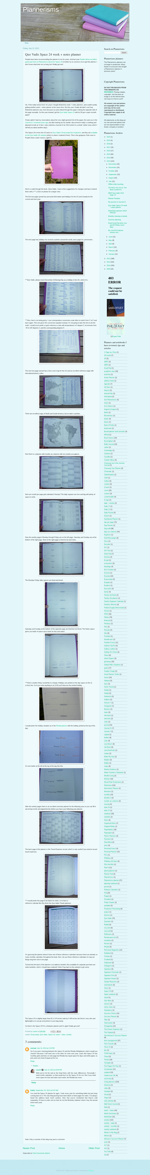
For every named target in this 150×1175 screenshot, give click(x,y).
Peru (106, 855)
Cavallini (107, 457)
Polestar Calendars (111, 890)
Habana (107, 681)
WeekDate (108, 1117)
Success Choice (110, 1013)
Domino (107, 557)
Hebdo (106, 690)
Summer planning (114, 220)
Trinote (106, 1060)
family (106, 592)
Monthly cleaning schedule (117, 216)
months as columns (111, 801)
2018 (109, 144)
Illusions (107, 709)
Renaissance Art (110, 937)
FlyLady (107, 630)
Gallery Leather (109, 649)
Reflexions (108, 934)
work (106, 1142)
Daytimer (107, 535)
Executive (107, 589)
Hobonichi (107, 696)
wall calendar (108, 1101)
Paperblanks (108, 829)
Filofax (106, 617)
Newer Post (29, 1148)
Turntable (107, 1063)
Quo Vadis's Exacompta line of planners (67, 133)
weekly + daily (109, 1123)
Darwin (106, 516)
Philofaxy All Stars (110, 861)
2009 (109, 269)
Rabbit (106, 925)
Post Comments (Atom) (41, 1153)
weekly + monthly (110, 1126)
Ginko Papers (109, 658)
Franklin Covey (109, 642)
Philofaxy (107, 858)
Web (105, 1107)
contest (106, 484)
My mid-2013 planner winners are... (115, 231)
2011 (108, 262)
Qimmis (107, 915)
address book (109, 381)
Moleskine (107, 785)
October (112, 171)
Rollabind (107, 953)
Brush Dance (109, 438)
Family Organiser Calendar (113, 601)
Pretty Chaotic (109, 902)
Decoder (107, 544)
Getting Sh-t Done (110, 652)
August (111, 178)
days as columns (110, 532)
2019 (109, 140)
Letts (106, 741)
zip (105, 1155)
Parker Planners (110, 836)
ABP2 (106, 365)
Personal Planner (110, 852)
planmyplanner (109, 871)
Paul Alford (108, 842)
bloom (106, 422)
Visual (106, 1094)
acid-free (107, 374)
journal (106, 725)
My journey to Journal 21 (117, 202)
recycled (107, 928)
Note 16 (107, 807)
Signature (107, 969)
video (106, 1088)
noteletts (107, 817)
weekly (68, 1034)
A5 (105, 358)
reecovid (107, 931)
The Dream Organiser (112, 1029)
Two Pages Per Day (111, 1066)
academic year (109, 371)
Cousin (106, 487)
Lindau (106, 753)
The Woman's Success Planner (115, 1035)
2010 (109, 265)
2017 (109, 147)
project (106, 912)
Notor (106, 820)
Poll (105, 893)
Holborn (107, 699)
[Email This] (52, 1031)
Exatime (107, 585)
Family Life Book (110, 595)
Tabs (106, 1020)
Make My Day (109, 757)
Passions (107, 839)
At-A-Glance (108, 406)
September (113, 174)
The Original (108, 1032)
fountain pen (108, 639)
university (107, 1079)
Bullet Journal (109, 444)
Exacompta (35, 1034)
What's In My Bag (110, 1132)
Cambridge (108, 450)
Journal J (107, 731)
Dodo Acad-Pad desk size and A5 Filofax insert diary (117, 225)
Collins (106, 481)
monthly (107, 795)
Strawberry (108, 1010)
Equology (107, 566)
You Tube (107, 1151)
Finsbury (107, 623)
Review (106, 943)
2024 (109, 137)
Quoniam (107, 921)
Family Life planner (111, 598)
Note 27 (107, 810)
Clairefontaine (109, 475)
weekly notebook (110, 1129)
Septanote (107, 963)
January (112, 254)
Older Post (94, 1148)
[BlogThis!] (54, 1031)
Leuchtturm (108, 744)
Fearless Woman (110, 604)
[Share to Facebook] (58, 1031)
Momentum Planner (111, 788)
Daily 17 (107, 506)
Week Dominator (110, 1113)
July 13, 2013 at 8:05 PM (53, 1070)
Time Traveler (109, 1044)
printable (107, 905)
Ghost (106, 655)
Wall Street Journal (110, 1104)
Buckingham (108, 441)
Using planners (109, 1082)
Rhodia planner (61, 726)
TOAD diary (108, 1053)
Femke (106, 611)
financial (107, 620)
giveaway (107, 661)
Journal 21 (108, 728)
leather (106, 737)
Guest (106, 677)
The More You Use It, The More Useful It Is (117, 189)
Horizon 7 (107, 703)
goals (106, 668)
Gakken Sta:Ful (109, 646)
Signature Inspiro (110, 978)
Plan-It (106, 867)
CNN (106, 478)
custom (106, 493)
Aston (106, 403)
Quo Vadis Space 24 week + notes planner (117, 206)
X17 (105, 1145)
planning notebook (110, 883)
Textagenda (108, 1026)
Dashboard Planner (111, 519)
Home (27, 43)
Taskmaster (108, 1023)
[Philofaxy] (115, 316)
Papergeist (108, 833)
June (111, 237)
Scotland (107, 959)
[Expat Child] (116, 336)
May (110, 240)
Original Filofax (109, 826)
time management (110, 1040)
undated (107, 1072)
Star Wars (107, 1001)
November (113, 167)
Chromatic (108, 471)
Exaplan (107, 582)
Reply (32, 1061)
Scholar (107, 956)
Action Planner (109, 377)
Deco (106, 541)
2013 (109, 161)
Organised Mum (110, 823)
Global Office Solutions (112, 665)
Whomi (106, 1136)
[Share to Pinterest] (60, 1031)
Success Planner (110, 1016)
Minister (107, 779)
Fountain (107, 636)
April (110, 244)
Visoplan (107, 1091)
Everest (107, 573)
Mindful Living (109, 776)
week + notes (61, 1034)
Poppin (106, 896)
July (110, 181)
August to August (110, 409)
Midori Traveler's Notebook (113, 772)
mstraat (33, 1048)
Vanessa (107, 1085)
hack (106, 684)
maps (106, 766)
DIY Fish (107, 551)
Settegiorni (108, 966)
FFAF (106, 614)
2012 (109, 258)
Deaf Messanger (110, 538)
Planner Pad (108, 874)
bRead (106, 435)
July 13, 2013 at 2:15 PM (46, 1048)
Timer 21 (107, 1047)
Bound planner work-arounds (114, 431)
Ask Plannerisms (110, 400)
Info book (107, 715)
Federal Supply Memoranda (114, 608)
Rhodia (106, 947)
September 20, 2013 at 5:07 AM (47, 1090)
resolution (107, 940)
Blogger (91, 1170)
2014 (109, 158)
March (111, 247)
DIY (105, 547)
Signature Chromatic (111, 972)
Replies (35, 1066)
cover (106, 490)
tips (105, 1050)
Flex (105, 627)
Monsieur (107, 791)
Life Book (107, 747)
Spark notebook (109, 994)
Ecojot (106, 560)
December (113, 164)
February (112, 251)
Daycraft (107, 528)
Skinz (106, 988)
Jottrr (106, 722)
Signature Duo (109, 975)
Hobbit (106, 693)
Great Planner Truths (111, 674)
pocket (106, 887)
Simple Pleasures (110, 982)
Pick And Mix (109, 864)
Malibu (106, 763)
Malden (106, 760)
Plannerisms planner (111, 880)
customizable (109, 497)
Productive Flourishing (112, 909)
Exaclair (107, 576)
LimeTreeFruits (109, 750)
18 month (107, 355)
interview (107, 719)
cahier (106, 447)
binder (106, 419)
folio (105, 633)
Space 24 (51, 1034)
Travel (106, 1056)
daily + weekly (109, 503)
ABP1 (106, 362)
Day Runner (108, 525)
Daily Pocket (108, 513)
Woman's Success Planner (114, 1139)
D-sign (106, 500)
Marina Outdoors (110, 769)
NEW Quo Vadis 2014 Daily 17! (116, 194)
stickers (107, 1004)
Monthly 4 (107, 798)
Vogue (106, 1098)
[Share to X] (56, 1031)
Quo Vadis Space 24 (67, 112)
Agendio (107, 384)
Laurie (35, 1031)
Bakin (106, 412)
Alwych (106, 390)
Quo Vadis (43, 1034)
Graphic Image (109, 671)
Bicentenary (108, 415)
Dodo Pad (107, 554)
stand (106, 997)
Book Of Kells (109, 425)
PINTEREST (108, 92)
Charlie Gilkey (109, 460)
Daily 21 (107, 509)
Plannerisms (41, 9)
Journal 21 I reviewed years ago (36, 122)
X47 (105, 1148)
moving (106, 804)
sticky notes (108, 1007)
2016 (109, 151)
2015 (109, 154)
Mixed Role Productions (112, 782)
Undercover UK (109, 1075)
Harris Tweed (109, 687)
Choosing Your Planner (112, 468)
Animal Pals (108, 393)
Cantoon (107, 453)
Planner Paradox (114, 198)
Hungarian (107, 706)
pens (106, 845)
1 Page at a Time (110, 352)
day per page (108, 522)
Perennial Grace (110, 848)
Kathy (32, 1090)
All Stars (107, 387)
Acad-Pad (107, 368)
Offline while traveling (115, 184)
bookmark (107, 428)
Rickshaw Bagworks (111, 950)
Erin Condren (109, 570)
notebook (107, 814)
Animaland (108, 396)
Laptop (106, 734)
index (106, 712)
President (107, 899)
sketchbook (108, 985)
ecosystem (108, 563)
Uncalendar (108, 1069)
